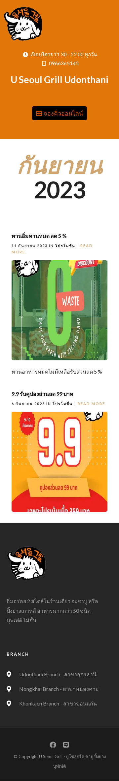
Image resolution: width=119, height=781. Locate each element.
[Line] (66, 745)
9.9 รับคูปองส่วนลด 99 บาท (42, 393)
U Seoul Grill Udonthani (59, 79)
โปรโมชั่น (65, 245)
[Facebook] (53, 745)
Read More (91, 403)
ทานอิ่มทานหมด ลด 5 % (39, 236)
